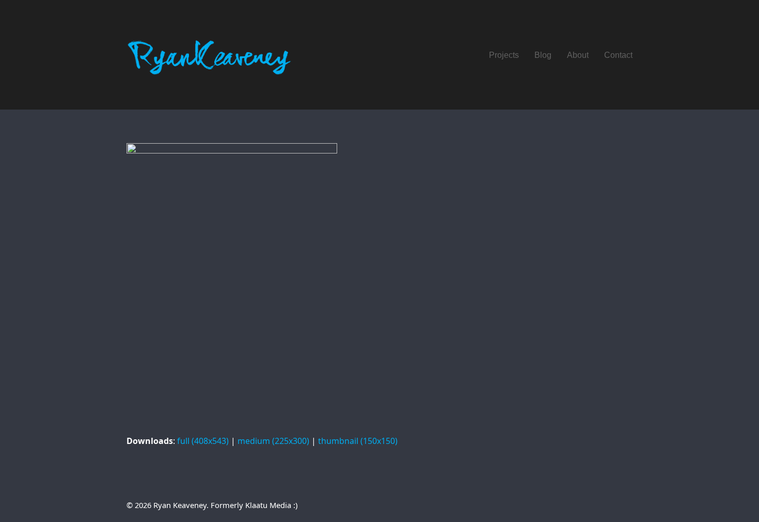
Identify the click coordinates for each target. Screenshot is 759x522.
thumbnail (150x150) (358, 441)
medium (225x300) (273, 441)
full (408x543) (203, 441)
